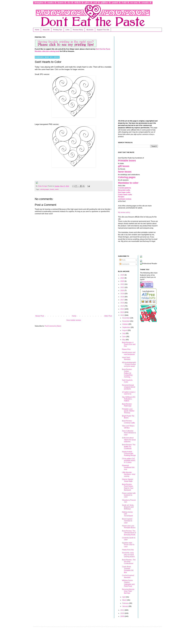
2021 (122, 287)
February (125, 603)
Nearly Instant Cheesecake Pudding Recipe (129, 453)
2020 (122, 290)
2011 (122, 610)
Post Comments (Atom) (53, 326)
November (126, 321)
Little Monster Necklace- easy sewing (128, 474)
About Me (46, 30)
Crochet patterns (124, 188)
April (124, 597)
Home (37, 30)
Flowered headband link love (128, 467)
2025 (122, 275)
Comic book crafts (125, 195)
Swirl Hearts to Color (127, 381)
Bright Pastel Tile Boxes (128, 417)
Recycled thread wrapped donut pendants (128, 387)
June (124, 337)
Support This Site (103, 30)
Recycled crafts (124, 190)
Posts (123, 260)
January (125, 606)
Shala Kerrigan (43, 186)
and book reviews (124, 199)
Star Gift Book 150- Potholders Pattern (129, 399)
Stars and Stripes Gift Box (128, 427)
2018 (122, 297)
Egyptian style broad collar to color (128, 545)
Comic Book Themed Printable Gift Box (127, 569)
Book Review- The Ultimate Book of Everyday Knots (129, 533)
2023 (122, 281)
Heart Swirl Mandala (126, 358)
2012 (122, 315)
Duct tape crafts (124, 192)
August (125, 330)
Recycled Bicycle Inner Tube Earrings (128, 591)
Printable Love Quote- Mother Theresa (128, 411)
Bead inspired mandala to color (127, 521)
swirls (57, 189)
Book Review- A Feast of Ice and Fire (128, 344)
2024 (122, 278)
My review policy (124, 212)
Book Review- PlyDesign (127, 405)
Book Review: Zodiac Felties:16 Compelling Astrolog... (127, 373)
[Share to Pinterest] (83, 186)
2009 (122, 616)
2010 (122, 613)
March (124, 600)
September (126, 327)
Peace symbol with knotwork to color (129, 495)
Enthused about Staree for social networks (129, 440)
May (124, 340)
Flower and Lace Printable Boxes (128, 527)
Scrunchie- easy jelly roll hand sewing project (128, 555)
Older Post (108, 316)
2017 (122, 300)
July (124, 333)
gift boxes (123, 166)
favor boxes (124, 171)
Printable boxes (127, 160)
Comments (125, 264)
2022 (122, 284)
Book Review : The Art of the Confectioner (129, 562)
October (125, 324)
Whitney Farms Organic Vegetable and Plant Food (128, 583)
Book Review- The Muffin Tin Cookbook (128, 446)
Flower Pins (126, 349)
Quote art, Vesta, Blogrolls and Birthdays (128, 507)
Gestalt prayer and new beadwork (128, 353)
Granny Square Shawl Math (127, 480)
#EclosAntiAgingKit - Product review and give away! (129, 364)
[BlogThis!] (76, 186)
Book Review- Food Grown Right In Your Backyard (127, 487)
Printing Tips (57, 30)
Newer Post (39, 316)
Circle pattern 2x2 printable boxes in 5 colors (128, 460)
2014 (122, 309)
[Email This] (73, 186)
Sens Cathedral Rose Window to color (129, 433)
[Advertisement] (73, 293)
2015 (122, 306)
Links (67, 30)
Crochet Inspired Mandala (128, 576)
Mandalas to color (128, 183)
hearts (52, 189)
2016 (122, 303)
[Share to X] (78, 186)
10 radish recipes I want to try (128, 393)
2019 (122, 293)
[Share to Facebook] (81, 186)
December (126, 318)
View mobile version (73, 320)
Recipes (121, 197)
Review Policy (78, 30)
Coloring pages (126, 177)
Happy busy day (128, 550)
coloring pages (44, 189)
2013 (122, 312)
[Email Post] (88, 186)
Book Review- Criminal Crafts (128, 422)
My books (89, 30)
